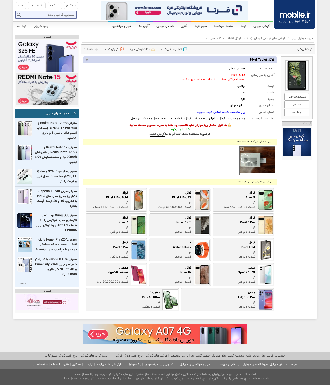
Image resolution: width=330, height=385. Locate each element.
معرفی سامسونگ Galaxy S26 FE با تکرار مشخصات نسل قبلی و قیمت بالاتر (56, 176)
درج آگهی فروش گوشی (129, 355)
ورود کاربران (41, 26)
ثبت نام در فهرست (229, 364)
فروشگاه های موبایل (255, 364)
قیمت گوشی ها (200, 355)
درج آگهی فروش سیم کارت (61, 355)
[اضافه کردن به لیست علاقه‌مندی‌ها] (87, 59)
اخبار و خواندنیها (122, 26)
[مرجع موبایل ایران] (294, 14)
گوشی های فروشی (156, 355)
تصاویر (297, 104)
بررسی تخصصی (179, 355)
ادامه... (22, 283)
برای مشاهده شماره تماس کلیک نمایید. (221, 112)
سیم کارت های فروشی (93, 355)
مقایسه (296, 112)
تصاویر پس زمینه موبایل (158, 364)
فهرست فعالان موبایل (283, 364)
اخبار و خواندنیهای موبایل (60, 113)
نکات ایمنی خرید (180, 129)
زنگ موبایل (134, 364)
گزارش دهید (157, 134)
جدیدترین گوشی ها (273, 355)
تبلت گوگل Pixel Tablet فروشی (229, 38)
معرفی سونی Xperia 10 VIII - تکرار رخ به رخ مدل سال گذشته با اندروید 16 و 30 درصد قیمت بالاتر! (57, 199)
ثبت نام (21, 26)
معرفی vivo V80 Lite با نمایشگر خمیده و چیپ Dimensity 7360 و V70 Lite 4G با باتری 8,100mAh (56, 267)
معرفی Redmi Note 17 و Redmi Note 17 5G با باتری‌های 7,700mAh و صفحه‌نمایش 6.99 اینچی (56, 155)
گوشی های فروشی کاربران (269, 38)
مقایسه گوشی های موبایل (228, 355)
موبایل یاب (253, 355)
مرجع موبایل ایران (302, 38)
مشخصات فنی (297, 96)
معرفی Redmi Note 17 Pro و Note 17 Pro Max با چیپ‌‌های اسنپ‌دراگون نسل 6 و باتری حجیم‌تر (57, 130)
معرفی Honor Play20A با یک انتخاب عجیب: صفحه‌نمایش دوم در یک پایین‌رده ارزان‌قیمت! (56, 244)
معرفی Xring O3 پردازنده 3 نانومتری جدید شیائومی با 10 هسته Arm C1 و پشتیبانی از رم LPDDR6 (56, 223)
